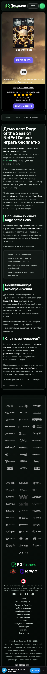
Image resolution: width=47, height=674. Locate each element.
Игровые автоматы (23, 602)
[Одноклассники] (20, 665)
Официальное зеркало (23, 624)
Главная (7, 117)
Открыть (35, 670)
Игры (18, 117)
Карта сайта (24, 633)
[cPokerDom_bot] (33, 594)
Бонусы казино (23, 614)
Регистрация (23, 627)
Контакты (23, 620)
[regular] (23, 94)
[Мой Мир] (27, 665)
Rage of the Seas (32, 117)
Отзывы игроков (23, 617)
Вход (33, 6)
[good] (26, 94)
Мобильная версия (23, 608)
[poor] (19, 94)
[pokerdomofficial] (27, 594)
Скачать (23, 630)
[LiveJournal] (30, 665)
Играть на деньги (23, 106)
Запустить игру (23, 60)
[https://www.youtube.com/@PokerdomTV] (14, 594)
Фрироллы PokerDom (23, 605)
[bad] (15, 94)
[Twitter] (23, 665)
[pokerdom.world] (20, 594)
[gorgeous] (30, 94)
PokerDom (7, 161)
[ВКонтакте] (16, 665)
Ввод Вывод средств (23, 611)
